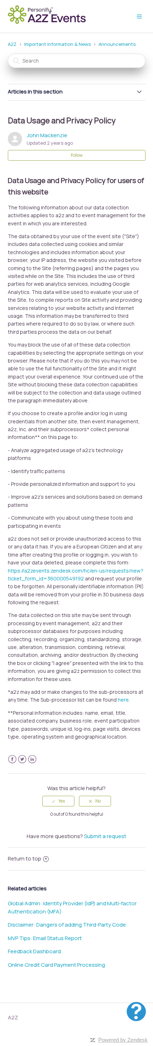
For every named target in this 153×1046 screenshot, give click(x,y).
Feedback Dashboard (34, 951)
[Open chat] (136, 1011)
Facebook (12, 759)
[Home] (49, 23)
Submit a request (105, 836)
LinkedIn (32, 759)
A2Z (12, 44)
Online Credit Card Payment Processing (56, 965)
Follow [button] (77, 155)
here (123, 699)
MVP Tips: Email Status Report (45, 938)
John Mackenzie (47, 135)
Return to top (24, 858)
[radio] (58, 801)
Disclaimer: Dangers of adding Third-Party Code (67, 924)
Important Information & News (57, 44)
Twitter (22, 759)
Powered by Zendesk (123, 1040)
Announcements (117, 44)
